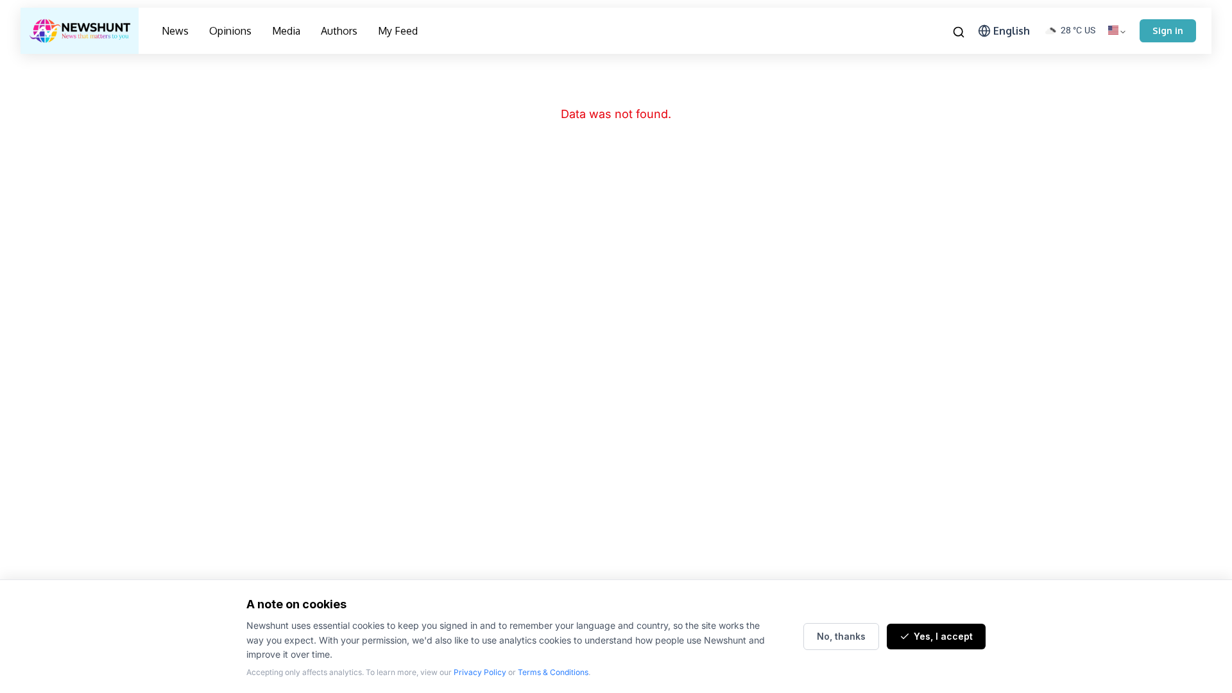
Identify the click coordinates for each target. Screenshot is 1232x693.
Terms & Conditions (553, 672)
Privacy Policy (480, 672)
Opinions (230, 30)
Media (286, 30)
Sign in (1167, 30)
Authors (339, 30)
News (175, 30)
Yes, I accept (943, 636)
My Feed (398, 30)
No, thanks (841, 636)
